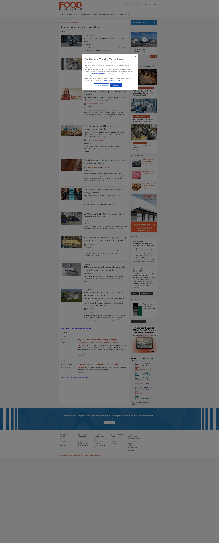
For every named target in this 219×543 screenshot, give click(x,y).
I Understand (116, 85)
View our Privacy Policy (112, 80)
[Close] (135, 56)
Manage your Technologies (101, 85)
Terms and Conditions (98, 74)
